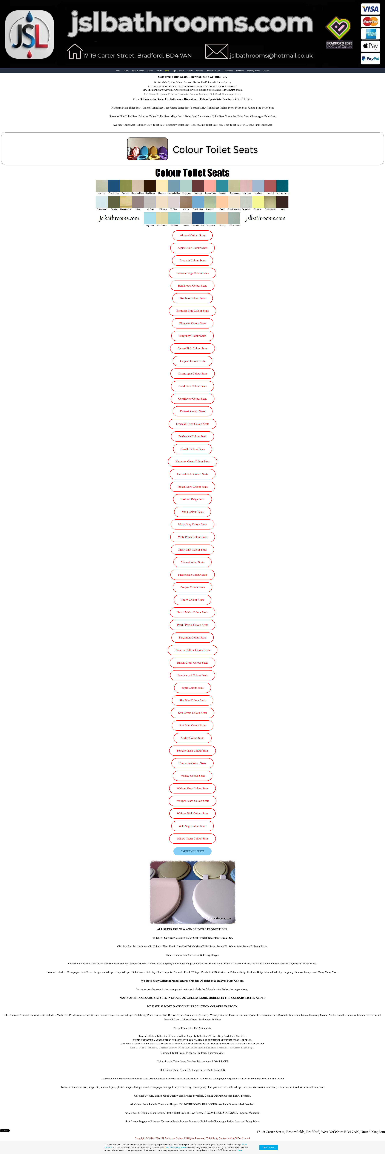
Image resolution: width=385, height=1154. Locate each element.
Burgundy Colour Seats (192, 335)
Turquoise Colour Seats (192, 763)
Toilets (159, 70)
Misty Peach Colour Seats (192, 537)
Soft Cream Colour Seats (192, 712)
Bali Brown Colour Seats (192, 285)
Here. (240, 1150)
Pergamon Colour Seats (192, 637)
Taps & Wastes (178, 70)
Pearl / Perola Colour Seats (192, 624)
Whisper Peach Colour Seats (192, 800)
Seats (167, 70)
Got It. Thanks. (269, 1147)
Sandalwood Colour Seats (193, 675)
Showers (199, 70)
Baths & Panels (138, 70)
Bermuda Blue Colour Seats (192, 310)
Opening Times (253, 70)
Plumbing (240, 70)
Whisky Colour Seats (192, 775)
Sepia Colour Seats (192, 687)
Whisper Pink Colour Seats (192, 813)
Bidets (190, 70)
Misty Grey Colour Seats (192, 524)
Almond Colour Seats (192, 235)
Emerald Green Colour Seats (192, 423)
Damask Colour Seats (192, 411)
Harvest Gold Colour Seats (192, 474)
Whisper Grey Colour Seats (192, 788)
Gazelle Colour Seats (193, 449)
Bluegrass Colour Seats (192, 323)
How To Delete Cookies (176, 1147)
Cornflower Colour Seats (192, 398)
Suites (125, 70)
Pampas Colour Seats (192, 587)
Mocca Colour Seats (192, 562)
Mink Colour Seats (192, 511)
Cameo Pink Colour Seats (192, 348)
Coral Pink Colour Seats (192, 386)
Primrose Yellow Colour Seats (192, 650)
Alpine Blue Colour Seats (192, 247)
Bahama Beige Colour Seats (192, 273)
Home (118, 70)
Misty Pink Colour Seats (192, 549)
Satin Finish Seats (192, 851)
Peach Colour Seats (192, 599)
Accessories (228, 70)
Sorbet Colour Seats (192, 738)
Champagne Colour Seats (192, 373)
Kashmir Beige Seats (192, 499)
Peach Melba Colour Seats (192, 612)
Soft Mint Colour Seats (192, 725)
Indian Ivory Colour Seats (193, 486)
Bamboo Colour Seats (192, 298)
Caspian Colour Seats (192, 361)
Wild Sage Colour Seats (192, 826)
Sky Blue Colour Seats (192, 700)
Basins (150, 70)
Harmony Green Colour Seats (193, 461)
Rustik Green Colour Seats (192, 662)
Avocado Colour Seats (192, 260)
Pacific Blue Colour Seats (192, 574)
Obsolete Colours (213, 70)
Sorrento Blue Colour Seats (192, 750)
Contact (266, 70)
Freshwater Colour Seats (192, 436)
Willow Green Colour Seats (192, 838)
